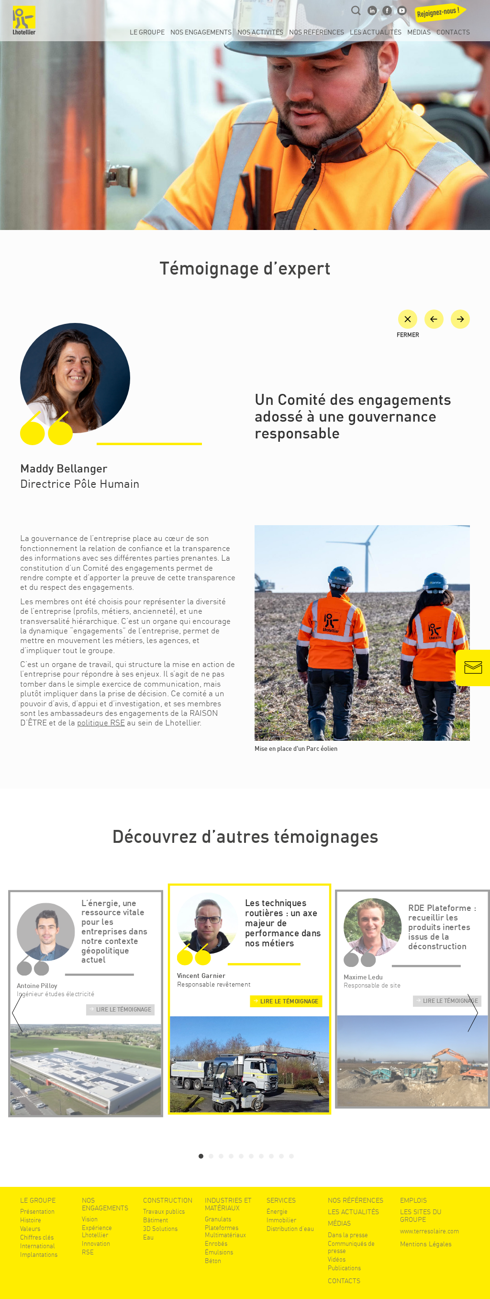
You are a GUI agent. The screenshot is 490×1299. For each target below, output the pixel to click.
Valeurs (30, 1228)
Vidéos (336, 1259)
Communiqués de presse (351, 1247)
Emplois (413, 1200)
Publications (344, 1268)
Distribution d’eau (290, 1228)
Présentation (37, 1211)
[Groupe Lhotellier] (24, 20)
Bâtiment (155, 1220)
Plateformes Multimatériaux (225, 1231)
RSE (88, 1252)
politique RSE (101, 722)
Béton (213, 1261)
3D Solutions (160, 1228)
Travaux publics (164, 1211)
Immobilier (281, 1220)
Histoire (30, 1220)
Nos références (316, 32)
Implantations (38, 1254)
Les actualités (375, 32)
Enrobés (216, 1243)
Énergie (277, 1211)
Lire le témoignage (123, 1010)
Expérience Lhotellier (97, 1231)
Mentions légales (426, 1244)
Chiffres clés (37, 1237)
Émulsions (219, 1252)
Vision (90, 1219)
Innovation (96, 1243)
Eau (148, 1237)
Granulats (218, 1219)
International (37, 1246)
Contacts (453, 32)
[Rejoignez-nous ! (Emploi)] (444, 16)
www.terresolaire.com (429, 1231)
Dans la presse (348, 1235)
